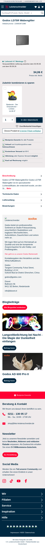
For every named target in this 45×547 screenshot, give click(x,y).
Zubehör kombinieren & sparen (18, 83)
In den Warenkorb (29, 120)
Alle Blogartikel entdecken (15, 307)
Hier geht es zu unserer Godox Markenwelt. (21, 254)
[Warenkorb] (42, 7)
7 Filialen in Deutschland (12, 1)
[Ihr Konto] (39, 7)
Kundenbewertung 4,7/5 (33, 1)
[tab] (22, 182)
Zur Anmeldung (10, 455)
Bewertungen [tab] (8, 206)
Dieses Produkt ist (22, 131)
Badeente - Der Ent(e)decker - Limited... (12, 107)
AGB (22, 532)
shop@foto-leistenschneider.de (21, 423)
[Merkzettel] (35, 7)
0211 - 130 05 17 (17, 413)
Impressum (14, 532)
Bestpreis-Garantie (24, 395)
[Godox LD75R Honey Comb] (22, 40)
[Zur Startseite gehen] (15, 7)
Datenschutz (30, 532)
